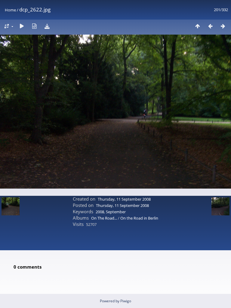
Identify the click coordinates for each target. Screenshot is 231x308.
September (116, 211)
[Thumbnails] (197, 26)
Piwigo (125, 300)
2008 (100, 211)
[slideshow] (21, 26)
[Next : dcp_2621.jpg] (223, 26)
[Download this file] (47, 26)
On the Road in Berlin (139, 218)
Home (10, 10)
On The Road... (104, 218)
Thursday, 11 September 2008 (124, 199)
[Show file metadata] (34, 26)
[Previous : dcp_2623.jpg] (210, 26)
